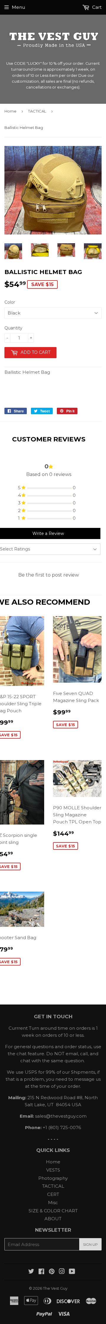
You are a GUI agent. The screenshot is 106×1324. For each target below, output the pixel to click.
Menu (18, 7)
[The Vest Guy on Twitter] (31, 1272)
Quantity (13, 328)
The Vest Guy (55, 1288)
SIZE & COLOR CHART (53, 1210)
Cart (96, 7)
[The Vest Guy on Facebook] (41, 1272)
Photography (53, 1178)
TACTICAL (37, 111)
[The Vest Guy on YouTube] (72, 1272)
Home (10, 111)
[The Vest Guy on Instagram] (62, 1272)
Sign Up (90, 1244)
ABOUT (53, 1218)
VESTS (53, 1170)
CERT (53, 1194)
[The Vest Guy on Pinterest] (52, 1272)
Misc (53, 1202)
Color (9, 302)
